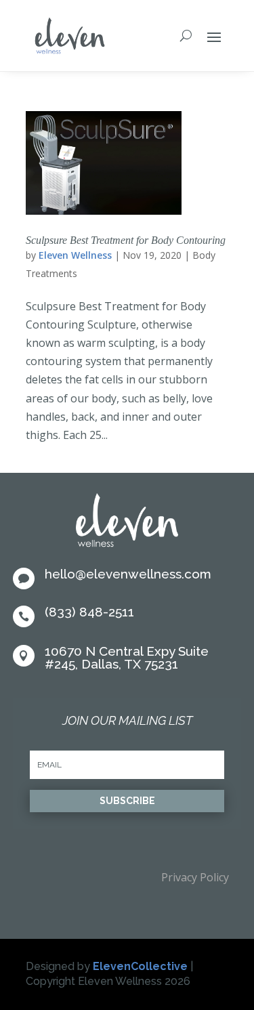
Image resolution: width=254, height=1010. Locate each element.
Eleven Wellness (75, 255)
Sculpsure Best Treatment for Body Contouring (126, 240)
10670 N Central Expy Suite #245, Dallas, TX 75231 (127, 657)
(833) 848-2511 (89, 611)
